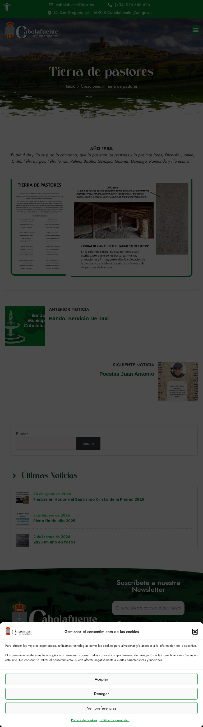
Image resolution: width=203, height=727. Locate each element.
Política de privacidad (115, 720)
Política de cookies (84, 720)
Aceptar (101, 679)
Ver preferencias (101, 708)
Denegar (101, 694)
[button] (195, 631)
